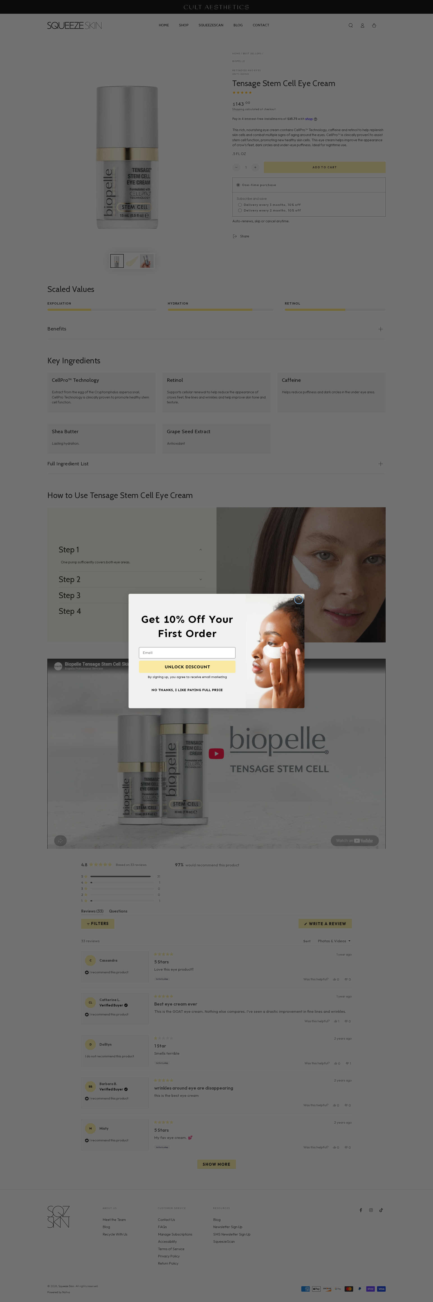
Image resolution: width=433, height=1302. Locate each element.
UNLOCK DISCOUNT (187, 666)
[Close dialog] (299, 599)
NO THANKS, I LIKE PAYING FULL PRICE (187, 690)
